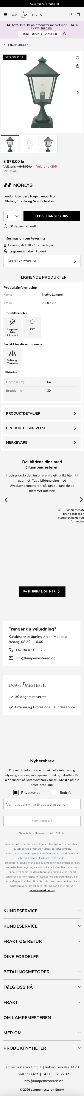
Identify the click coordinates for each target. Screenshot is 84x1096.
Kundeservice (20, 911)
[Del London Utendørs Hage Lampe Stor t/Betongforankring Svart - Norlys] (77, 66)
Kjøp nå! (46, 28)
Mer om (12, 1033)
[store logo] (29, 14)
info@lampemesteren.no (35, 658)
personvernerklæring (41, 890)
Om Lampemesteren (27, 1017)
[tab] (42, 910)
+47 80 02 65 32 (29, 649)
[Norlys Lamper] (26, 185)
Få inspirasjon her (39, 591)
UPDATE (39, 33)
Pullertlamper (18, 45)
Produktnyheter (24, 1048)
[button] (10, 144)
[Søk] (71, 14)
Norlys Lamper (52, 294)
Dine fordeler (21, 956)
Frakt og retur (22, 941)
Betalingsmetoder (26, 972)
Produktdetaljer (23, 413)
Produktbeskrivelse (26, 428)
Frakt (10, 1002)
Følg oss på (18, 987)
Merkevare (16, 442)
